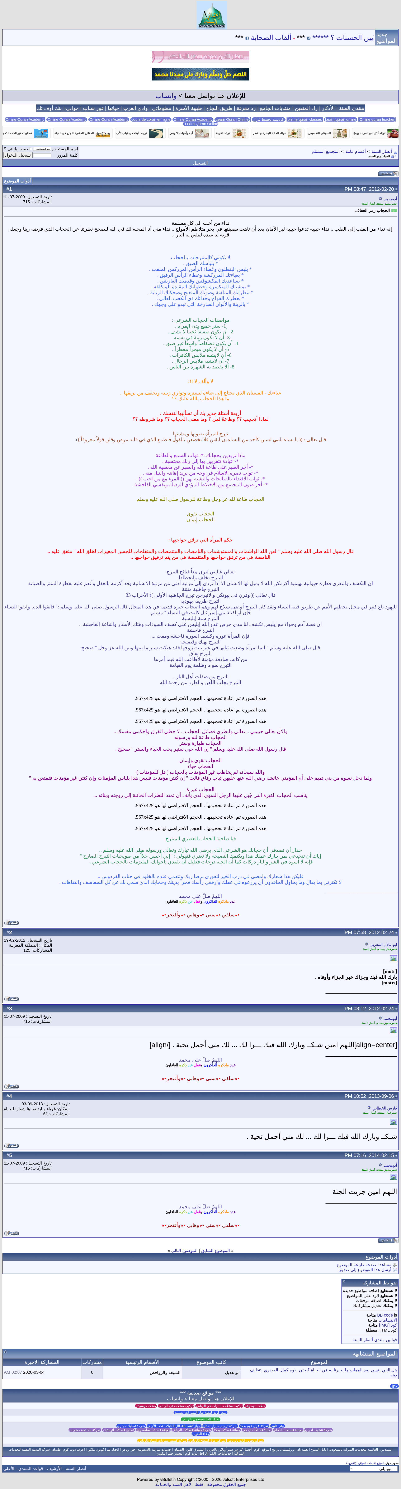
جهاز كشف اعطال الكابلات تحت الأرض (174, 1426)
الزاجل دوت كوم (196, 1453)
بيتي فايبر (277, 1426)
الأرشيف (54, 1468)
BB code (385, 1315)
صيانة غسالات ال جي (257, 1430)
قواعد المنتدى (30, 1468)
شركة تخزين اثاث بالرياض (245, 1440)
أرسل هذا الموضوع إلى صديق (365, 1269)
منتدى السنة (351, 108)
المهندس (386, 1449)
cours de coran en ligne (150, 119)
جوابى (72, 108)
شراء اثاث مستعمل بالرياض (200, 1419)
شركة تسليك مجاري (131, 1426)
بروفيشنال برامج (283, 1449)
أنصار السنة (382, 151)
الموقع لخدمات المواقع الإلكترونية (365, 1463)
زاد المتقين (306, 108)
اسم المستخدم (65, 149)
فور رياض (128, 1449)
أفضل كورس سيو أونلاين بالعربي (229, 1449)
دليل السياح (318, 1449)
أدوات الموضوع (17, 181)
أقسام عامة (355, 151)
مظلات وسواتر (255, 1406)
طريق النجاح (219, 108)
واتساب (166, 95)
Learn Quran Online (232, 119)
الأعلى (8, 1468)
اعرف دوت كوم (74, 1449)
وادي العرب (135, 108)
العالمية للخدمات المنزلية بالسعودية (353, 1449)
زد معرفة (246, 108)
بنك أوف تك (49, 108)
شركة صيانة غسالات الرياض (191, 1430)
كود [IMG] (388, 1325)
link (394, 1386)
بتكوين (161, 1453)
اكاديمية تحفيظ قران (269, 119)
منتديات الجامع (275, 108)
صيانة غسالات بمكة (227, 1430)
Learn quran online (340, 119)
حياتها (113, 108)
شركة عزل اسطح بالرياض (207, 1440)
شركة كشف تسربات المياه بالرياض (162, 1440)
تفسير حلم (175, 1453)
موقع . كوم (261, 1449)
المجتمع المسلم (326, 151)
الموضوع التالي (184, 1250)
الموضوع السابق (215, 1250)
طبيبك (56, 1449)
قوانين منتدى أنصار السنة (375, 1339)
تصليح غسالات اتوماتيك (118, 1430)
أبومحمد (390, 199)
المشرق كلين (195, 1449)
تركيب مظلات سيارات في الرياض (219, 1406)
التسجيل (200, 163)
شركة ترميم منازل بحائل (220, 1426)
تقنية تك (302, 1449)
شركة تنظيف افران (318, 1430)
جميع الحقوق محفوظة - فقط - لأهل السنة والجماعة (200, 1484)
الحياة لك (113, 1449)
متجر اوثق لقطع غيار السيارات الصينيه (200, 1412)
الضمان (179, 1449)
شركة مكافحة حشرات (85, 1430)
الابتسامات (387, 1320)
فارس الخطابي (384, 1108)
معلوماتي (161, 108)
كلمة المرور (67, 155)
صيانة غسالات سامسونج (153, 1430)
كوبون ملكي (96, 1449)
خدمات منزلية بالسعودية (154, 1449)
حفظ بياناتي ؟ (16, 149)
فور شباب (93, 108)
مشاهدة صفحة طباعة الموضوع (364, 1264)
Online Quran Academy (66, 119)
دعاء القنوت (201, 1434)
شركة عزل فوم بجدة (254, 1426)
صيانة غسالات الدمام (288, 1430)
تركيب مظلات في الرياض (176, 1406)
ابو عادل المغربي (383, 944)
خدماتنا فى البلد (220, 1453)
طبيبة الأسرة (188, 108)
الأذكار (328, 108)
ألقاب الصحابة (313, 37)
